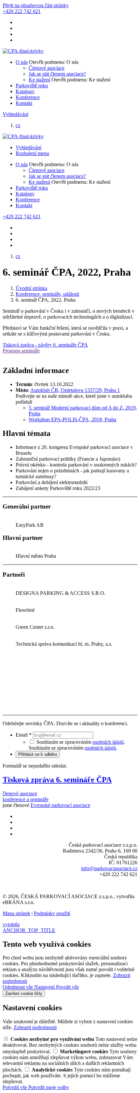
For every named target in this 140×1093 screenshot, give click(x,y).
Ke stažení (39, 79)
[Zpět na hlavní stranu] (23, 51)
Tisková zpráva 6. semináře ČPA (57, 779)
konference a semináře (26, 799)
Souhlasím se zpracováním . (73, 748)
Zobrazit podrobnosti (35, 1027)
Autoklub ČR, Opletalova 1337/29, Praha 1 (75, 390)
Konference (28, 97)
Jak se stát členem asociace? (57, 74)
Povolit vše (67, 987)
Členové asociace (46, 68)
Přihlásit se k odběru (37, 754)
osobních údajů (108, 742)
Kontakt (24, 103)
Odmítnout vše (18, 987)
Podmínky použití (52, 913)
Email (24, 735)
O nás (22, 62)
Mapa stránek (16, 913)
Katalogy (25, 91)
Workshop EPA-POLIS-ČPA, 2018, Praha (72, 419)
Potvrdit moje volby (48, 1087)
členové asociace (20, 793)
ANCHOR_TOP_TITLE (29, 930)
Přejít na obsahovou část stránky (36, 5)
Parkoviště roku (32, 85)
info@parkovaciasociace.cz (109, 868)
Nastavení (45, 987)
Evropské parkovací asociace (60, 805)
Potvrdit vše (15, 1087)
